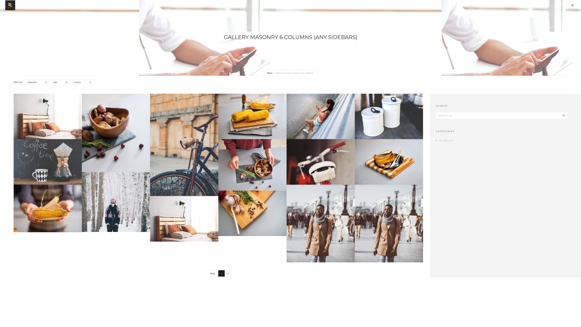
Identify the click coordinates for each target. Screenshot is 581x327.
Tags (55, 82)
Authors (77, 82)
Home (269, 73)
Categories (32, 82)
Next (212, 273)
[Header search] (572, 5)
